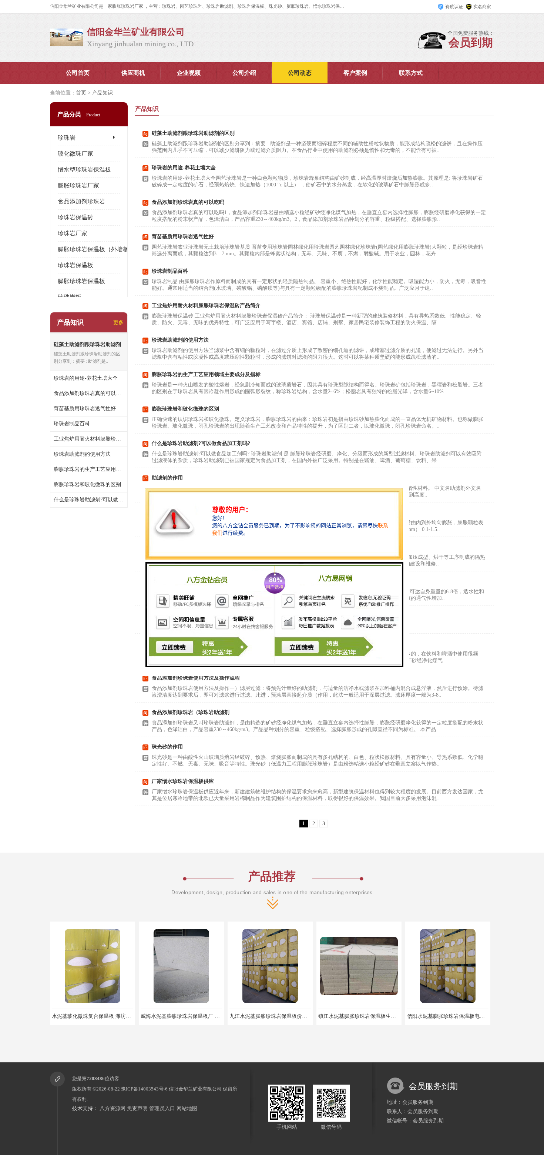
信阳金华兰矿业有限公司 (195, 1089)
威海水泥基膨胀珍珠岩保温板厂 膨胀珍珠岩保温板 (198, 1016)
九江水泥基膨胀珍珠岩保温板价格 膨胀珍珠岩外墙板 (289, 1016)
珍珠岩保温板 (75, 265)
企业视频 (189, 73)
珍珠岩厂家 (72, 233)
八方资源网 (112, 1108)
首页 (81, 93)
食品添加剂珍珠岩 (81, 201)
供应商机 (133, 73)
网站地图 (187, 1108)
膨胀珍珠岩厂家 (78, 185)
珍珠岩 (66, 138)
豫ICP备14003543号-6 (144, 1089)
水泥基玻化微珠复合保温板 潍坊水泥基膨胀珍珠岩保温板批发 (122, 1016)
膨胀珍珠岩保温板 (81, 281)
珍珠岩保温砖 (75, 217)
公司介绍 (244, 73)
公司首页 (78, 73)
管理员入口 (162, 1108)
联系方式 (411, 73)
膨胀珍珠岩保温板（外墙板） (96, 249)
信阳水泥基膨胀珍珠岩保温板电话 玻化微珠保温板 (465, 1016)
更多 (118, 322)
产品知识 (102, 93)
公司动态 (300, 73)
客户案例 (355, 73)
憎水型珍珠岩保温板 (84, 169)
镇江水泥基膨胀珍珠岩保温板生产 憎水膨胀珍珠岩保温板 (383, 1016)
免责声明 (137, 1108)
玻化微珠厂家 (75, 153)
